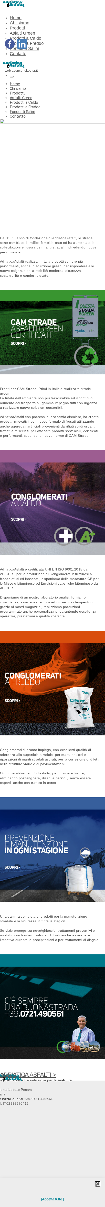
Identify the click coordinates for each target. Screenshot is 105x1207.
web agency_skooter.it (21, 70)
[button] (97, 1183)
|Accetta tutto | (52, 1199)
